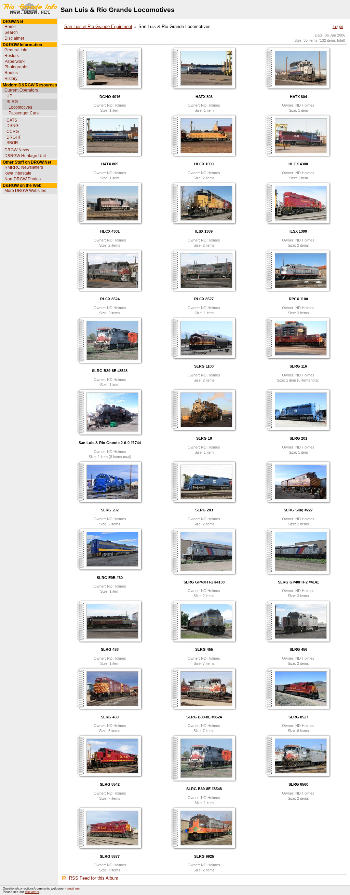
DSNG (12, 125)
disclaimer (32, 892)
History (10, 78)
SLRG (12, 101)
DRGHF (13, 137)
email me (73, 888)
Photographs (16, 67)
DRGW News (16, 150)
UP (9, 96)
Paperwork (14, 61)
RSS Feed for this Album (93, 878)
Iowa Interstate (17, 173)
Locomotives (20, 107)
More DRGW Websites (25, 190)
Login (338, 26)
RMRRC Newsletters (23, 167)
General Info (15, 49)
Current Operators (21, 90)
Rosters (11, 55)
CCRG (12, 131)
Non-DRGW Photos (22, 179)
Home (10, 26)
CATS (11, 120)
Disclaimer (14, 38)
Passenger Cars (24, 113)
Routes (11, 72)
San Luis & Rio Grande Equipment (98, 26)
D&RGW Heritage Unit (25, 155)
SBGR (12, 142)
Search (11, 32)
